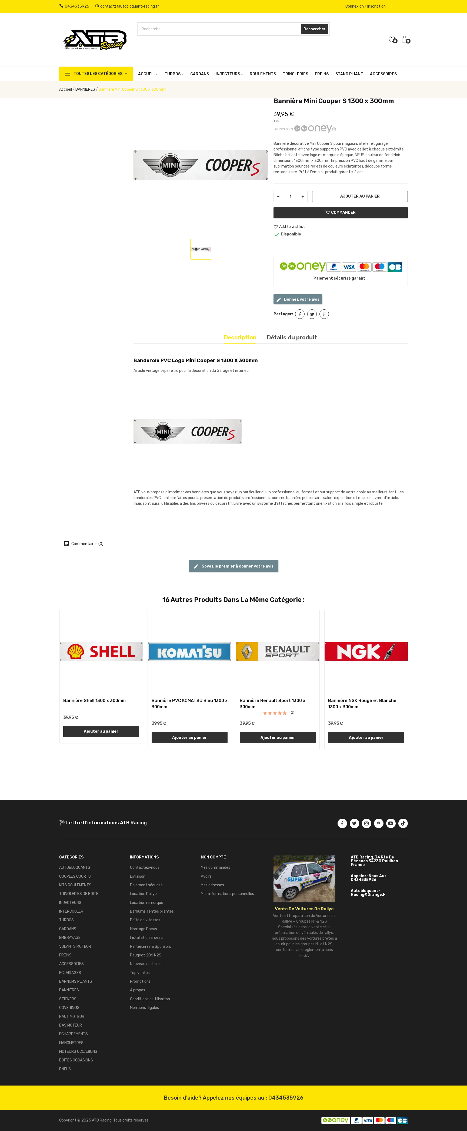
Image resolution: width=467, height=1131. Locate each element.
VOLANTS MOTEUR (75, 946)
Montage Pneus (143, 929)
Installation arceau (146, 937)
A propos (137, 990)
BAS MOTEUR (70, 1025)
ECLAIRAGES (70, 973)
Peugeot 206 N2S (145, 955)
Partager (300, 314)
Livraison (137, 876)
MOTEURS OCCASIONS (78, 1051)
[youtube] (391, 823)
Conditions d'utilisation (150, 999)
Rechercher (314, 29)
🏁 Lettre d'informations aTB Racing (103, 823)
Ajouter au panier (360, 196)
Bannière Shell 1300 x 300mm (94, 700)
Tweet (312, 314)
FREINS (65, 955)
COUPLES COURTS (75, 876)
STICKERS (67, 999)
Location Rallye (143, 893)
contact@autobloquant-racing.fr (129, 6)
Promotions (140, 981)
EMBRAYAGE (70, 937)
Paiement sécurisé (146, 885)
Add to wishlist (292, 227)
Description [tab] (240, 337)
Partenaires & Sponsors (150, 946)
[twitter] (354, 823)
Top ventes (140, 973)
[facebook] (342, 823)
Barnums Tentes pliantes (152, 911)
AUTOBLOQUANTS (74, 867)
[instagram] (366, 823)
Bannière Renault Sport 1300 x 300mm (272, 703)
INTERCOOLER (71, 911)
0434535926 (77, 6)
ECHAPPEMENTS (73, 1034)
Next (417, 680)
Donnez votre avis (301, 299)
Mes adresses (212, 885)
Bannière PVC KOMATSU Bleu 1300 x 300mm (190, 703)
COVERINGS (69, 1007)
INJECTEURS (70, 902)
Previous (50, 680)
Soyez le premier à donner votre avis (237, 566)
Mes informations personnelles (227, 893)
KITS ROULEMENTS (75, 885)
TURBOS (66, 920)
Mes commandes (215, 867)
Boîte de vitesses (145, 920)
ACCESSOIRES (71, 964)
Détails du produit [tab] (292, 337)
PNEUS (65, 1069)
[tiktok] (403, 823)
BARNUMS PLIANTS (75, 981)
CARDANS (67, 929)
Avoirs (206, 876)
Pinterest (324, 314)
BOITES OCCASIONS (76, 1060)
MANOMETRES (71, 1043)
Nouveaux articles (146, 964)
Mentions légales (144, 1007)
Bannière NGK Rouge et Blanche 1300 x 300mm (362, 703)
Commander (343, 212)
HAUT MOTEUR (71, 1016)
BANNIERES (69, 990)
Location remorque (146, 902)
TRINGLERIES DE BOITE (78, 893)
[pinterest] (378, 823)
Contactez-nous (144, 867)
